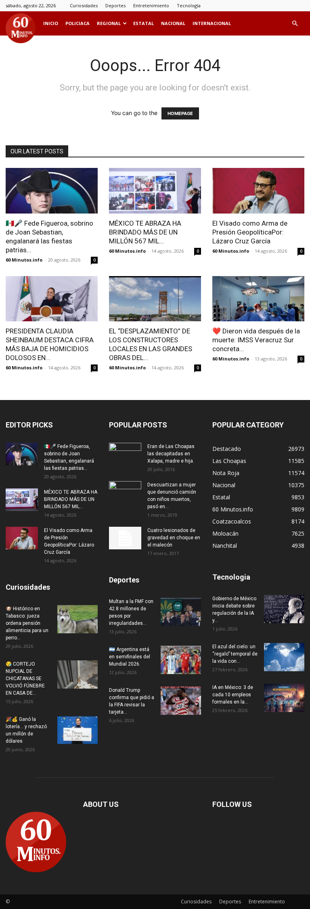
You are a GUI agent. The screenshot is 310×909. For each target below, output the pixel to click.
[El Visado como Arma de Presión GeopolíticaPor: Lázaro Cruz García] (258, 191)
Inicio (50, 23)
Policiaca (77, 23)
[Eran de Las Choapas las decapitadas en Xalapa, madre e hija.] (125, 454)
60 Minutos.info (24, 260)
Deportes (115, 5)
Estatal (143, 23)
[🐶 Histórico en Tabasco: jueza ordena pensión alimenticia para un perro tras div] (77, 619)
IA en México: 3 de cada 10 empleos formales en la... (232, 695)
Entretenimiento (151, 5)
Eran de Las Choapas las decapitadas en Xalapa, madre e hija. (171, 454)
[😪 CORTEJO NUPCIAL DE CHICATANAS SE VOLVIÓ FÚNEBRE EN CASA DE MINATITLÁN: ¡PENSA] (77, 674)
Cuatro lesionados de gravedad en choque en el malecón (173, 538)
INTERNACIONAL (212, 23)
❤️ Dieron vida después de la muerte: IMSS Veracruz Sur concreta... (256, 340)
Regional (109, 23)
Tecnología (189, 5)
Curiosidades (84, 5)
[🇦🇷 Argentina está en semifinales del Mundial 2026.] (181, 660)
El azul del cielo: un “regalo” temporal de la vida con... (235, 654)
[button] (294, 23)
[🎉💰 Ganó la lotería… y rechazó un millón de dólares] (77, 730)
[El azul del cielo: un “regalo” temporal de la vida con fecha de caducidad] (284, 657)
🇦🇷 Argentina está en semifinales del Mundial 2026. (129, 657)
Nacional (173, 23)
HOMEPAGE (180, 113)
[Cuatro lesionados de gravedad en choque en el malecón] (125, 538)
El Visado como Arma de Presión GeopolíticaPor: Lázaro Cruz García (249, 232)
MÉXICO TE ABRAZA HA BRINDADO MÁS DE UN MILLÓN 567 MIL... (145, 232)
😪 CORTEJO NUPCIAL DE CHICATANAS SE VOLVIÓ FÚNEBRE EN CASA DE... (25, 678)
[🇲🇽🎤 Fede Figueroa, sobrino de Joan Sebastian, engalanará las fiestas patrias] (52, 191)
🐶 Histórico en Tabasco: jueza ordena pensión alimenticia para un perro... (27, 623)
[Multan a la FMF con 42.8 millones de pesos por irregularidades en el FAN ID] (181, 612)
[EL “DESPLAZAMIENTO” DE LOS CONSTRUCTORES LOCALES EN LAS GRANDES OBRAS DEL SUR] (155, 299)
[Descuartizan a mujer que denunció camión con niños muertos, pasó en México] (125, 492)
